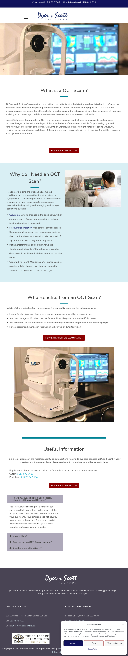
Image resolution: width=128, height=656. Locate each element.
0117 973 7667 (51, 2)
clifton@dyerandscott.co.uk (23, 625)
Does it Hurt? (20, 535)
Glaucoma (14, 214)
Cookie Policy (92, 649)
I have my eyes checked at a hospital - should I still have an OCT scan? (33, 499)
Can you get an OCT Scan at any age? (32, 542)
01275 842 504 (87, 2)
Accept (73, 643)
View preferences (114, 643)
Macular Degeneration (20, 227)
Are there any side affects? (27, 548)
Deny (94, 643)
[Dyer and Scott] (59, 15)
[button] (123, 624)
